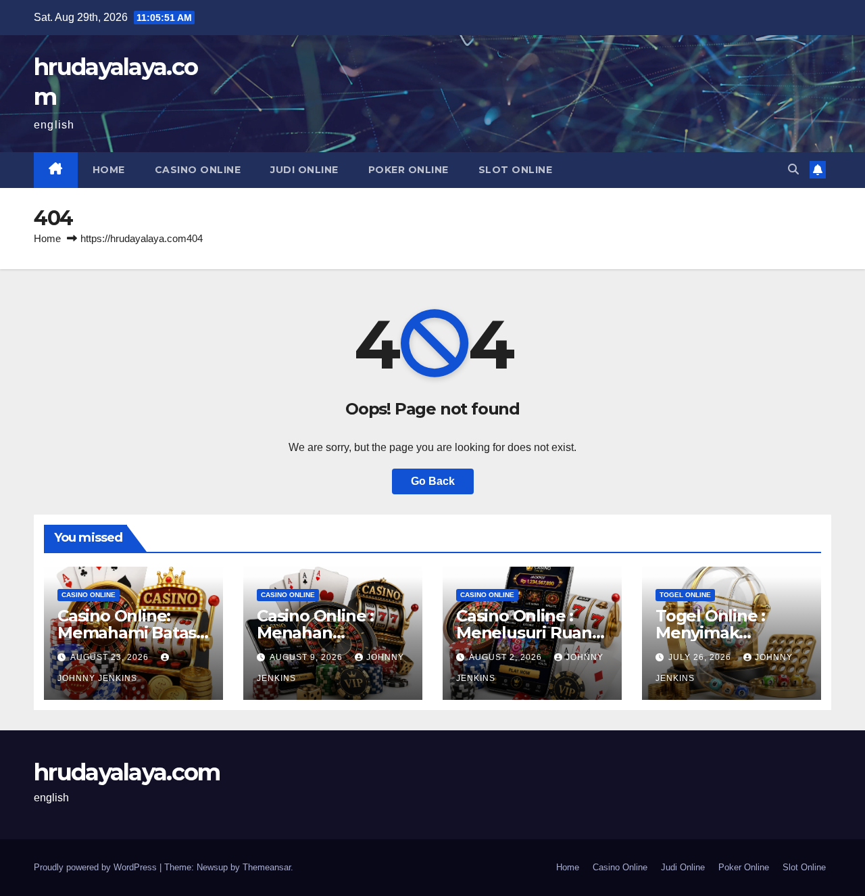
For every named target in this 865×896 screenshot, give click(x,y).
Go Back (433, 481)
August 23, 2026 (110, 657)
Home (109, 170)
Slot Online (515, 170)
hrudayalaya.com (127, 772)
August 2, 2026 (507, 657)
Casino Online (198, 170)
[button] (793, 169)
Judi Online (304, 170)
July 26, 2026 (701, 657)
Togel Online (685, 594)
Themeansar (267, 867)
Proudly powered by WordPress (96, 867)
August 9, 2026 (307, 657)
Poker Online (408, 170)
